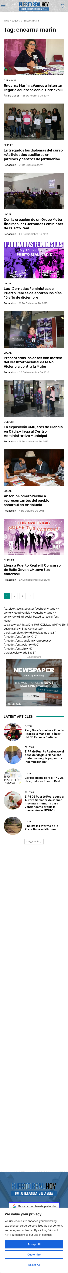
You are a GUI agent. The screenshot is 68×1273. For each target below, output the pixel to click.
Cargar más (32, 841)
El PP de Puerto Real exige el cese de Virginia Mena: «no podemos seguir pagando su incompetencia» (44, 757)
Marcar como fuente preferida (37, 1206)
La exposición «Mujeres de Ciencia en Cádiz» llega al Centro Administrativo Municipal (33, 431)
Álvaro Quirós (11, 95)
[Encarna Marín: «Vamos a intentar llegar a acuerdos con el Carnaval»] (34, 57)
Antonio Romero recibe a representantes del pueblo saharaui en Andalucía (26, 500)
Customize (34, 1254)
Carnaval (10, 80)
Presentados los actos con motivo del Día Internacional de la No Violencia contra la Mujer (33, 362)
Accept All (34, 1244)
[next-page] (30, 596)
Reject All (34, 1264)
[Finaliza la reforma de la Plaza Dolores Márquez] (13, 826)
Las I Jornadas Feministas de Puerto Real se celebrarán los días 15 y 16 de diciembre (33, 293)
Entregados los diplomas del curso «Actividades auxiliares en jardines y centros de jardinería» (33, 154)
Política (29, 747)
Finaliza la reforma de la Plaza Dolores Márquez (41, 827)
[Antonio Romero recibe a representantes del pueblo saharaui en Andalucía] (34, 467)
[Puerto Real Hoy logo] (34, 1188)
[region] (34, 1240)
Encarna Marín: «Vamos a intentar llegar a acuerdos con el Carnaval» (33, 87)
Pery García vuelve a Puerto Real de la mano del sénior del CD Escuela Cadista (44, 734)
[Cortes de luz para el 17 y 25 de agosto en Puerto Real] (13, 777)
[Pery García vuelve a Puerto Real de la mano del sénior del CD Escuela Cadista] (13, 732)
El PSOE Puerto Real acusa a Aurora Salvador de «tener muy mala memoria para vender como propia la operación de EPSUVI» (44, 803)
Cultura (9, 422)
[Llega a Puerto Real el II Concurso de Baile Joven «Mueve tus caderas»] (34, 537)
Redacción (10, 164)
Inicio (6, 20)
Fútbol (29, 726)
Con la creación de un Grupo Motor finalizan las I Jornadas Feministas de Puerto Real (33, 223)
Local (8, 214)
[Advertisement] (34, 1012)
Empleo (8, 145)
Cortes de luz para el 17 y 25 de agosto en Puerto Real (44, 779)
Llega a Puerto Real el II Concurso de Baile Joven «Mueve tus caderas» (32, 569)
